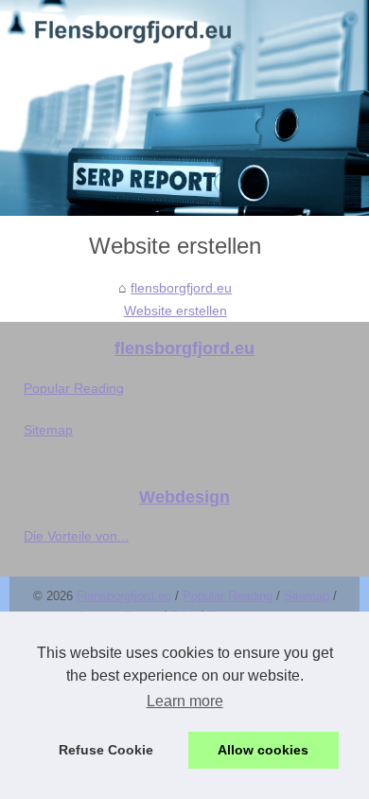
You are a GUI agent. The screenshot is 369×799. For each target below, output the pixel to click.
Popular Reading (74, 388)
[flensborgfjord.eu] (184, 108)
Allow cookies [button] (263, 749)
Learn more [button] (185, 701)
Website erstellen (175, 310)
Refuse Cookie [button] (106, 749)
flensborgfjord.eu (181, 287)
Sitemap (48, 429)
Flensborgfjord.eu (124, 596)
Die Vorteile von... (76, 535)
